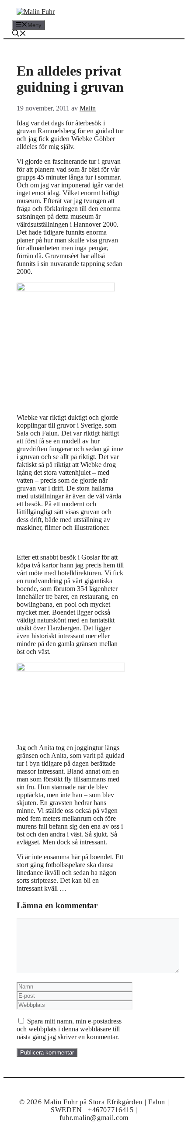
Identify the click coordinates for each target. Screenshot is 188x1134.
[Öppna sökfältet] (19, 34)
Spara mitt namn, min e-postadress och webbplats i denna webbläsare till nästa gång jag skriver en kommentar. (69, 1029)
